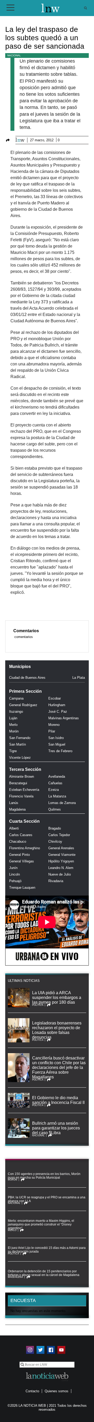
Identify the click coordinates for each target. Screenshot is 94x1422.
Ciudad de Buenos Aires (27, 678)
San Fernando (19, 738)
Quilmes (54, 809)
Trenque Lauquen (22, 888)
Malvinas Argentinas (63, 718)
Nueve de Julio (59, 874)
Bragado (54, 828)
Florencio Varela (21, 796)
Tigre (13, 751)
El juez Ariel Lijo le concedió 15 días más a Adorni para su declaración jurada (47, 1249)
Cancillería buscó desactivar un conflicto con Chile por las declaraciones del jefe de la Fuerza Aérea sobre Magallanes (59, 1067)
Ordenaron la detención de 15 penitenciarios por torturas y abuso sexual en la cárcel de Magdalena (43, 1273)
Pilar (51, 731)
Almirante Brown (21, 776)
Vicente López (20, 758)
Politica (37, 1005)
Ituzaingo (16, 711)
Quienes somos (56, 1391)
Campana (16, 698)
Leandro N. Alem (60, 868)
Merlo (13, 725)
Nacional (14, 55)
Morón (14, 731)
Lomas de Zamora (62, 803)
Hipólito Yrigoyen (61, 861)
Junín (13, 868)
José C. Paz (57, 711)
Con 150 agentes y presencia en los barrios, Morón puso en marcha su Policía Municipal (44, 1175)
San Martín (17, 744)
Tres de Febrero (60, 751)
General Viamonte (61, 855)
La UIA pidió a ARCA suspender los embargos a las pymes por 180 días (56, 997)
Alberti (14, 828)
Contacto (32, 1391)
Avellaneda (56, 776)
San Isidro (56, 738)
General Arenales (61, 848)
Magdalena (17, 809)
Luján (13, 718)
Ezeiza (53, 790)
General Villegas (21, 861)
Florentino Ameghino (24, 848)
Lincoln (14, 874)
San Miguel (56, 744)
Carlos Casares (20, 835)
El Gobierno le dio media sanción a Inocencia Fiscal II (58, 1100)
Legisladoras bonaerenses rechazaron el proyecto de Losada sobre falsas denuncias (56, 1030)
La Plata (78, 678)
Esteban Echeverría (24, 790)
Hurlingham (56, 705)
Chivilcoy (55, 841)
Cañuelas (55, 783)
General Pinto (19, 855)
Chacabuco (17, 841)
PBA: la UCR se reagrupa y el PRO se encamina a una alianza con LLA (46, 1199)
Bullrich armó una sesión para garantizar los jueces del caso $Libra (56, 1128)
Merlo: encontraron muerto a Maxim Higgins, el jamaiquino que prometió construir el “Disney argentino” (41, 1224)
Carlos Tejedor (59, 835)
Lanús (13, 803)
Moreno (54, 725)
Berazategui (18, 783)
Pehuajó (15, 881)
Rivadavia (55, 881)
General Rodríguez (23, 705)
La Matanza (57, 796)
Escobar (54, 698)
